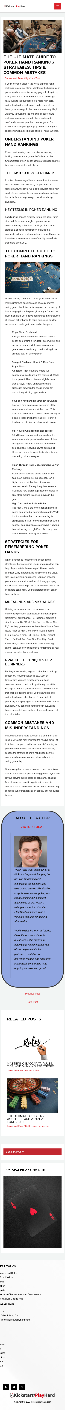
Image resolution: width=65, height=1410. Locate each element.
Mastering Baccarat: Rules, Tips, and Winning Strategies (31, 1065)
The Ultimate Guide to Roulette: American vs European (25, 1119)
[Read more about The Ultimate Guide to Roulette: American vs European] (32, 1095)
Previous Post (32, 993)
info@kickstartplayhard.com (15, 1319)
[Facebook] (6, 1387)
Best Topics (14, 1152)
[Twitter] (14, 1387)
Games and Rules (14, 78)
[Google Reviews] (22, 1387)
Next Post (32, 1002)
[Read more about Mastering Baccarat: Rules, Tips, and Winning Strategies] (32, 1042)
